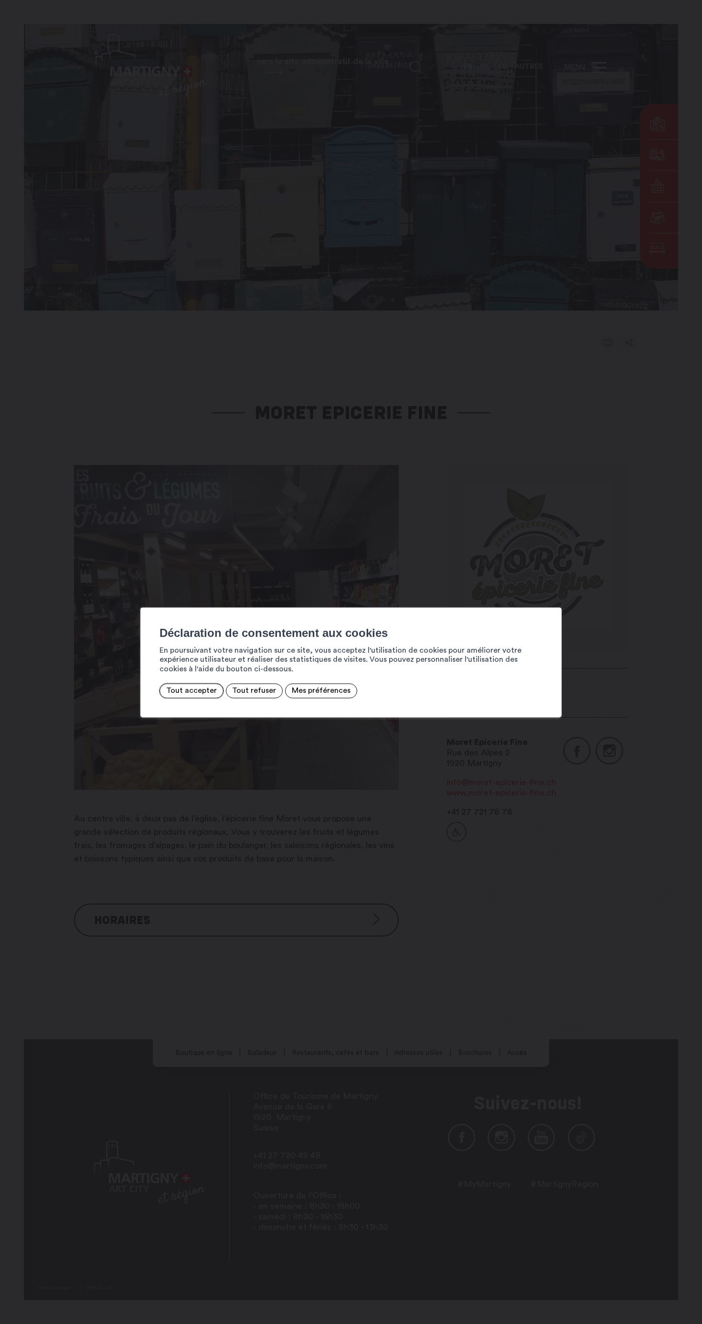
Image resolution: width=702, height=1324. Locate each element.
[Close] (553, 596)
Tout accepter (191, 691)
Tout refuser (254, 691)
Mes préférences (321, 691)
